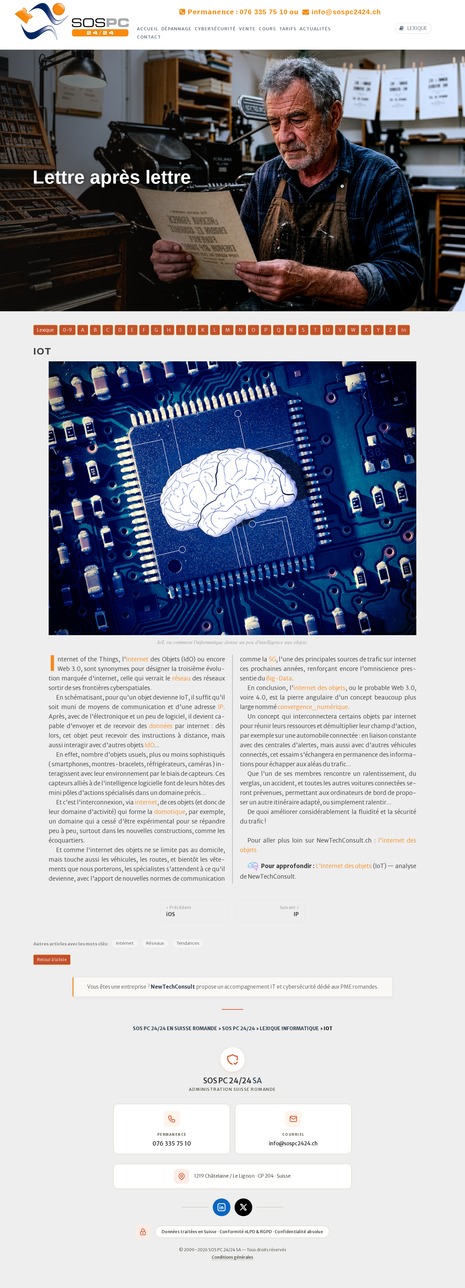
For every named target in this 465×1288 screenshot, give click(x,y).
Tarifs (287, 29)
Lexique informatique (289, 1028)
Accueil (147, 29)
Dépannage (176, 29)
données (161, 726)
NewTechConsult (173, 987)
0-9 (67, 330)
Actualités (315, 29)
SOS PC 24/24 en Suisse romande (175, 1028)
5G (272, 659)
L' (318, 865)
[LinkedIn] (221, 1207)
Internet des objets (346, 865)
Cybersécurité (215, 29)
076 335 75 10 (264, 12)
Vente (247, 29)
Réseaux (155, 943)
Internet (137, 659)
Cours (267, 29)
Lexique (45, 330)
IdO (149, 745)
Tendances (187, 943)
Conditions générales (232, 1257)
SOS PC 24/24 (238, 1028)
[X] (243, 1207)
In (403, 330)
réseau (181, 678)
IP (220, 707)
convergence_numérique (313, 707)
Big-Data (279, 678)
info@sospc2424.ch (346, 12)
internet (146, 802)
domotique (169, 812)
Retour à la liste (52, 959)
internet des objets (319, 688)
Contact (149, 37)
